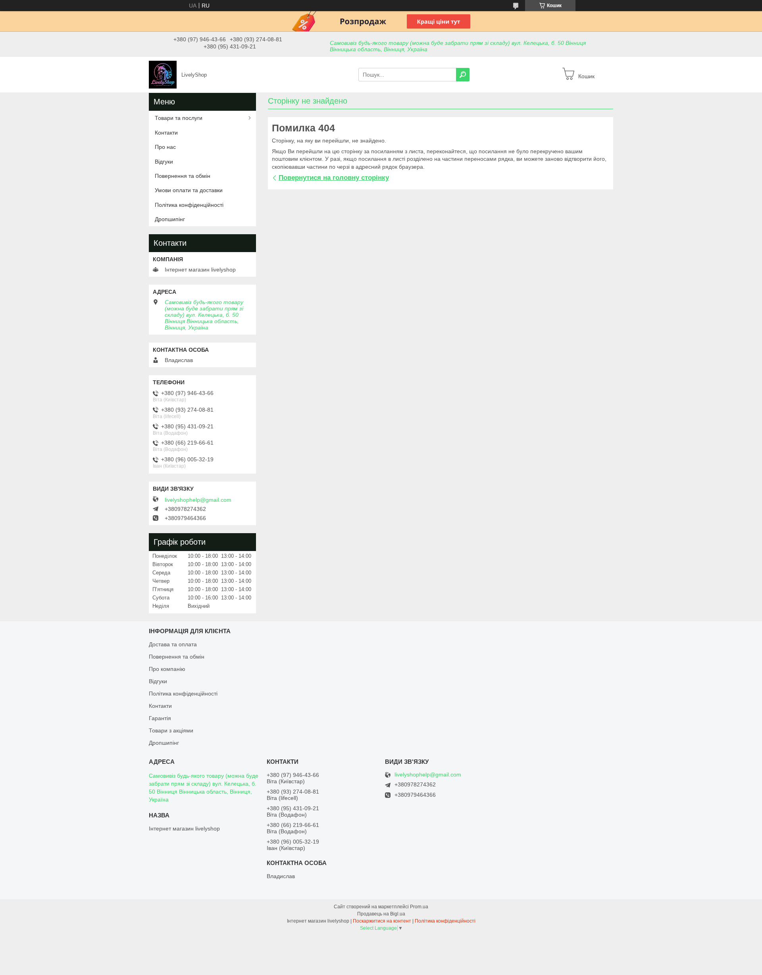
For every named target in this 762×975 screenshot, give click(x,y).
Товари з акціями (171, 730)
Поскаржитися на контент (382, 921)
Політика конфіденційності (189, 205)
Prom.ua (419, 906)
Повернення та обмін (182, 176)
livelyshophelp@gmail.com (198, 500)
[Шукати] (463, 74)
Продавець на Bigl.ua (381, 914)
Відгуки (164, 161)
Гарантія (160, 718)
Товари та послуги (178, 118)
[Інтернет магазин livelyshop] (163, 74)
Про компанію (167, 669)
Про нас (165, 147)
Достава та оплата (173, 644)
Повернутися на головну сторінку (334, 177)
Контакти (166, 132)
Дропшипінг (170, 219)
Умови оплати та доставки (189, 190)
